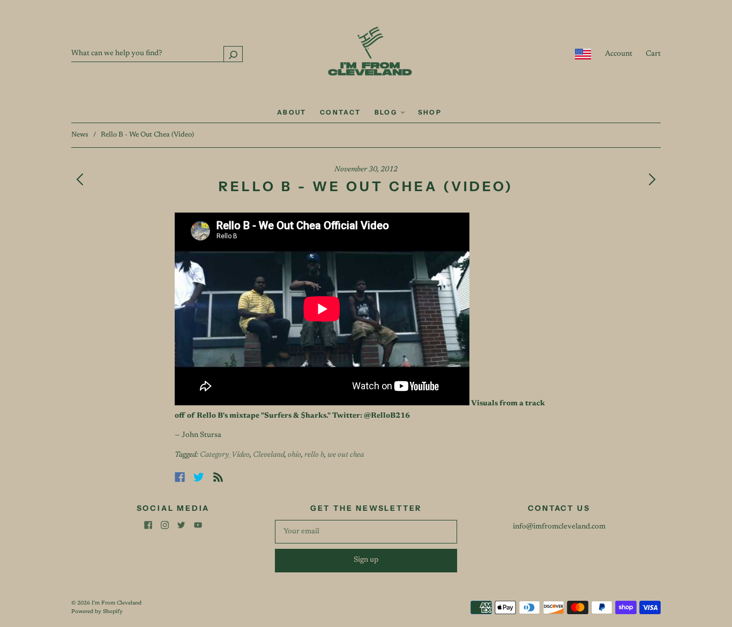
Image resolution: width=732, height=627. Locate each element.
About (292, 112)
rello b (314, 455)
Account (618, 54)
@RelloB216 (387, 416)
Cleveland (269, 455)
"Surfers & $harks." (296, 416)
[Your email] (366, 531)
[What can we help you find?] (157, 53)
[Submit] (233, 54)
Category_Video (225, 455)
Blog (387, 112)
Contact (340, 112)
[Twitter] (198, 477)
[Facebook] (179, 477)
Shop (430, 112)
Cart (653, 54)
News (79, 134)
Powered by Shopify (97, 612)
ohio (294, 455)
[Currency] (583, 54)
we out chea (345, 455)
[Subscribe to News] (218, 477)
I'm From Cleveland (116, 603)
